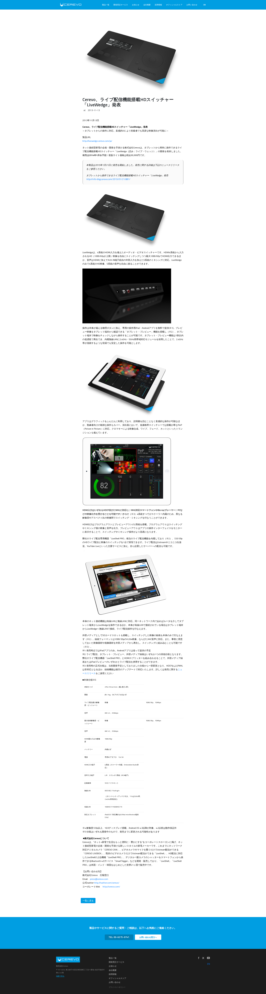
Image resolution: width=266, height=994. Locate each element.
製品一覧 (105, 4)
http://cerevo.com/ (111, 886)
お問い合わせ (191, 4)
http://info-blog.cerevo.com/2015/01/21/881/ (108, 179)
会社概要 (147, 4)
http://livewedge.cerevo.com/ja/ (97, 141)
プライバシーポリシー (117, 987)
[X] (203, 958)
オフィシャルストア (174, 4)
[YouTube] (208, 958)
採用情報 (158, 4)
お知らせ (135, 4)
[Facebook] (198, 958)
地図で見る (60, 976)
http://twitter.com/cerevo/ (106, 882)
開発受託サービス (120, 4)
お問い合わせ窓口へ (148, 937)
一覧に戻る (88, 900)
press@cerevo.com (99, 879)
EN (205, 4)
